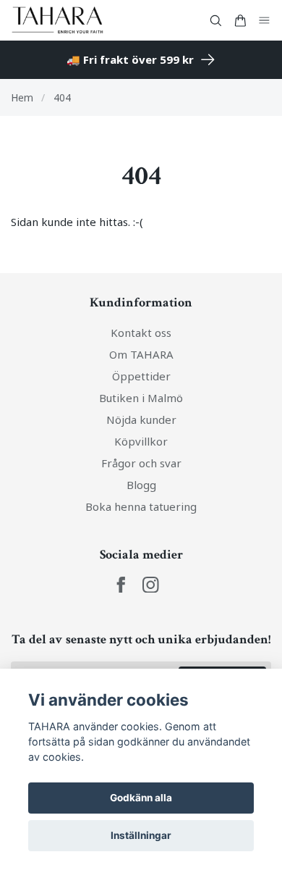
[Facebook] (121, 585)
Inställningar (141, 835)
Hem (22, 97)
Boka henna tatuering (141, 506)
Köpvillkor (141, 441)
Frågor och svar (141, 463)
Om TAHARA (141, 354)
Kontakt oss (141, 332)
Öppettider (141, 376)
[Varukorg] (240, 21)
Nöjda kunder (141, 419)
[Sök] (215, 21)
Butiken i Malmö (141, 397)
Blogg (141, 484)
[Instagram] (150, 585)
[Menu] (264, 20)
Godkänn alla (141, 797)
